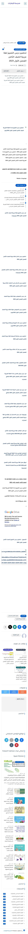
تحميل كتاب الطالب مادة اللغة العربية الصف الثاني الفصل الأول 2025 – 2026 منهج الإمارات (8, 821)
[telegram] (6, 740)
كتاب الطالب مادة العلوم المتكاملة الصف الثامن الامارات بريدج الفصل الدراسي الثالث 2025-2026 (8, 877)
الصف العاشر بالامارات (14, 912)
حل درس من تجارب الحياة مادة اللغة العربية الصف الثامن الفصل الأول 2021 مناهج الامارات (14, 392)
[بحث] (3, 3)
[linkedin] (17, 740)
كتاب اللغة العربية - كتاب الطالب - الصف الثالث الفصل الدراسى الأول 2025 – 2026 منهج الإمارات (8, 849)
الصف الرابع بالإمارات (14, 907)
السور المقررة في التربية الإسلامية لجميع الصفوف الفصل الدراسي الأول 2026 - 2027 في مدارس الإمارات (8, 868)
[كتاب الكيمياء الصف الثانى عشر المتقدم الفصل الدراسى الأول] (19, 857)
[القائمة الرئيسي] (25, 3)
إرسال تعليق (20, 699)
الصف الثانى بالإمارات (14, 918)
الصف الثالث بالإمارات (14, 915)
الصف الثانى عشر (14, 910)
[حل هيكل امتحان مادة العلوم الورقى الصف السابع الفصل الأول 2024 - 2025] (19, 810)
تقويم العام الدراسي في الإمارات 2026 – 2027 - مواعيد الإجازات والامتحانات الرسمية (9, 792)
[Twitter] (11, 740)
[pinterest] (17, 745)
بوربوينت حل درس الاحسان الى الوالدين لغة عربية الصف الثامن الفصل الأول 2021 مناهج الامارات (14, 417)
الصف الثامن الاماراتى (20, 49)
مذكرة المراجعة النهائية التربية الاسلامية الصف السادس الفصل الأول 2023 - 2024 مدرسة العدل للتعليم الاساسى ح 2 (8, 839)
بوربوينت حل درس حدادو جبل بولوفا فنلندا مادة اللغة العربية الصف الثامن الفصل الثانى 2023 (8, 830)
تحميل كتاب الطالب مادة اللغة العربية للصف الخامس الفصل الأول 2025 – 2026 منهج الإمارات (8, 802)
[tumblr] (11, 745)
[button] (19, 627)
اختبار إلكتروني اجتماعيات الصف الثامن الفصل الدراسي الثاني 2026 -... (14, 192)
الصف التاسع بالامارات (14, 904)
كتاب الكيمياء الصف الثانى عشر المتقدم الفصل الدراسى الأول (8, 858)
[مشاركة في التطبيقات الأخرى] (5, 627)
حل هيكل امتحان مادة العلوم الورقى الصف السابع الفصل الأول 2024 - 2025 (8, 811)
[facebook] (22, 740)
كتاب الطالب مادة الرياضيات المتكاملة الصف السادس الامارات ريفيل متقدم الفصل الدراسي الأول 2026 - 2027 (14, 778)
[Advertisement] (14, 26)
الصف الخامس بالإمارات (14, 902)
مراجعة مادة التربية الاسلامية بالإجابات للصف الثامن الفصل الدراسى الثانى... (14, 198)
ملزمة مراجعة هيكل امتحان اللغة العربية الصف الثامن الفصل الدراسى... (13, 205)
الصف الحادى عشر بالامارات (14, 921)
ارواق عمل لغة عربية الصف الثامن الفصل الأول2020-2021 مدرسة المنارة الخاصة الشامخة (15, 465)
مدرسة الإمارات (14, 4)
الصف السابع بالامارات (14, 896)
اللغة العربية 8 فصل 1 (20, 619)
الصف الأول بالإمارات (14, 923)
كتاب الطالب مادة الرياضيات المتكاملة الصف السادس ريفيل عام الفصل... (9, 42)
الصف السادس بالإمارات (14, 893)
